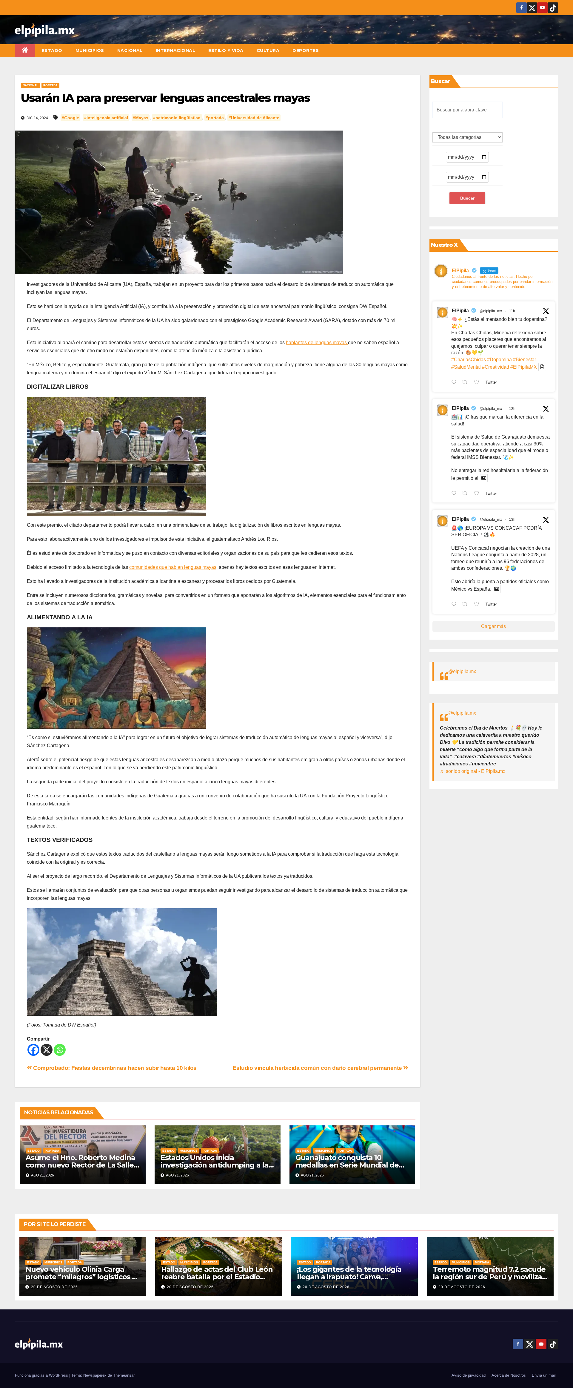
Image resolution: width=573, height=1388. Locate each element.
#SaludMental (466, 367)
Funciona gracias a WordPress (42, 1375)
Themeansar (124, 1375)
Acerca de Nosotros (509, 1375)
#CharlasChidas (468, 359)
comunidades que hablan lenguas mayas (172, 567)
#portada (215, 117)
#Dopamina (499, 359)
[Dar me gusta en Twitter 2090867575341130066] (478, 382)
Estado (52, 50)
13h (512, 519)
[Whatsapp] (60, 1050)
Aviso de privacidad (469, 1375)
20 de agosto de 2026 (54, 1287)
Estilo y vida (226, 50)
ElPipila (460, 310)
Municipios (90, 50)
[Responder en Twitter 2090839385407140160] (455, 604)
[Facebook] (33, 1050)
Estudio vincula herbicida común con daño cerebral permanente (317, 1068)
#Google (70, 117)
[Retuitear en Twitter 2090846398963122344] (466, 493)
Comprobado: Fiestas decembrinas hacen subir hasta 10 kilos (114, 1068)
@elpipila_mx (491, 311)
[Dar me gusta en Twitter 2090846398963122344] (478, 493)
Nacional (130, 50)
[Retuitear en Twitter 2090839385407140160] (466, 604)
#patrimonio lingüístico (177, 117)
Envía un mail (544, 1375)
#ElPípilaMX (523, 367)
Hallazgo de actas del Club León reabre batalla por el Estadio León (217, 1277)
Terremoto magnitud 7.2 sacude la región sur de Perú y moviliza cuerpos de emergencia (489, 1277)
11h (512, 311)
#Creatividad (495, 367)
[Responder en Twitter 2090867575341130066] (455, 382)
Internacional (175, 50)
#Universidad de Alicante (254, 117)
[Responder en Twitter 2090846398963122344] (455, 493)
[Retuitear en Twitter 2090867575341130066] (466, 382)
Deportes (305, 50)
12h (512, 409)
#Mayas (140, 117)
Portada (50, 85)
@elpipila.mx (462, 671)
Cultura (268, 50)
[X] (47, 1050)
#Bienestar (524, 359)
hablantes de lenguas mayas (317, 342)
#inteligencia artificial (106, 117)
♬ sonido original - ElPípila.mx (472, 771)
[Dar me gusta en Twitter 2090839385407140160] (478, 604)
